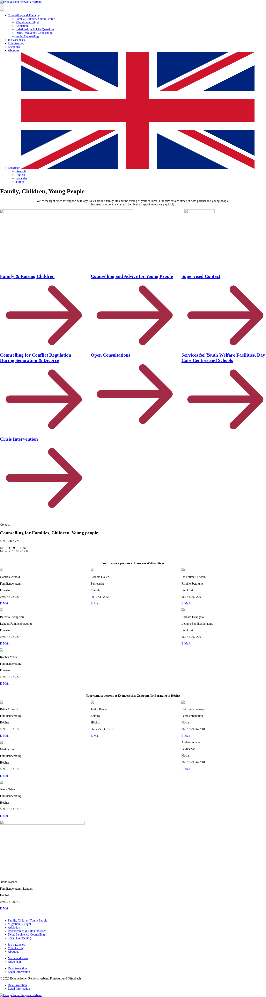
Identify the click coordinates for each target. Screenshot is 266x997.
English (20, 174)
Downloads (15, 961)
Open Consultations (110, 355)
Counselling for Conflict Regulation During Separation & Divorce (35, 358)
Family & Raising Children (27, 276)
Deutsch (21, 171)
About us (13, 50)
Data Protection (17, 968)
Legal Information (19, 971)
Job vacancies (16, 39)
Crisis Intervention (19, 439)
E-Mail (4, 603)
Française (21, 178)
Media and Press (18, 958)
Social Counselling (27, 36)
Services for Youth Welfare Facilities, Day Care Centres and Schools (223, 358)
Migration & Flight (27, 22)
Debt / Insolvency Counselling (34, 32)
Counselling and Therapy (23, 15)
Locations (14, 46)
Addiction (22, 25)
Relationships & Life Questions (35, 29)
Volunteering (16, 43)
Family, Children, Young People (35, 18)
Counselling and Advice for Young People (132, 276)
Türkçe (20, 181)
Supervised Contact (200, 276)
